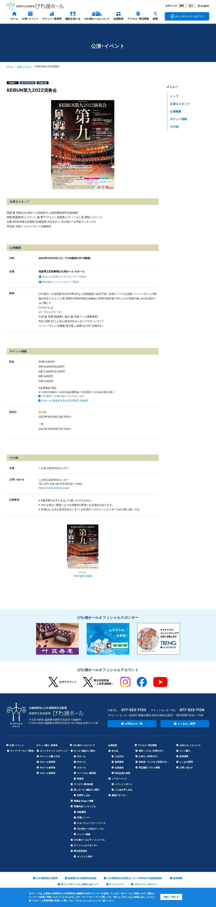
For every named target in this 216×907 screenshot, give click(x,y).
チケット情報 (178, 119)
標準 (181, 5)
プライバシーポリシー (86, 900)
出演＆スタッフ (180, 103)
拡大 (191, 5)
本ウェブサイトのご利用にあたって (132, 896)
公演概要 (175, 111)
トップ (174, 96)
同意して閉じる (171, 896)
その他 (174, 126)
